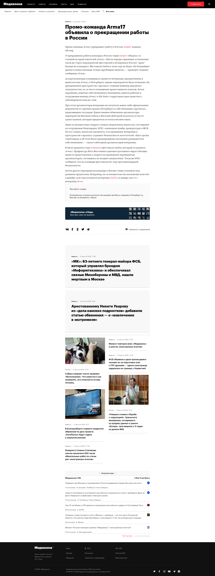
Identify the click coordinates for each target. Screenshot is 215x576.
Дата (72, 4)
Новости (31, 4)
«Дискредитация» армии (68, 11)
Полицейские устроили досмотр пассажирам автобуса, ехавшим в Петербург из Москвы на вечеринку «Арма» (106, 196)
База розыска (121, 557)
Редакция (70, 557)
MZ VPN (118, 548)
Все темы (110, 11)
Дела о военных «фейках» (25, 11)
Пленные (85, 11)
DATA (113, 178)
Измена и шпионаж (47, 11)
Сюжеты (42, 4)
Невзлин (7, 11)
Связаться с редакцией (139, 229)
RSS (88, 548)
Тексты (64, 4)
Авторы (69, 553)
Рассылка (89, 553)
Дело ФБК (96, 11)
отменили (96, 148)
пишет (127, 47)
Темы (68, 548)
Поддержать (195, 4)
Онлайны (53, 4)
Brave (80, 182)
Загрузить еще (107, 473)
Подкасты (82, 4)
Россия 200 (120, 553)
